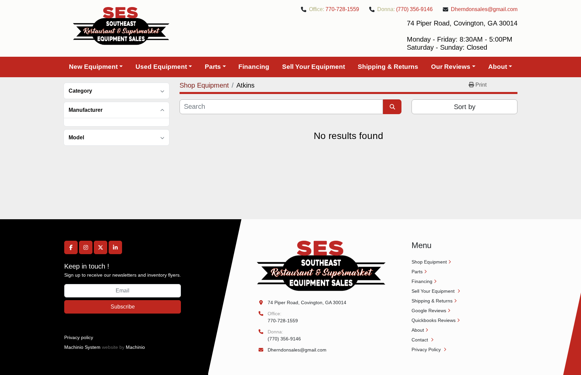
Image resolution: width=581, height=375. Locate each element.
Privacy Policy (427, 349)
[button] (96, 67)
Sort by (464, 106)
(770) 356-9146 (414, 9)
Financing (253, 66)
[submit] (392, 106)
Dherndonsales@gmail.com (484, 9)
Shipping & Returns (388, 66)
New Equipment (93, 66)
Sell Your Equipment (313, 66)
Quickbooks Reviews (434, 320)
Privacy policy (78, 337)
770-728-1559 (342, 9)
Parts (213, 66)
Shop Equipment (429, 262)
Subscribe (123, 307)
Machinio (135, 347)
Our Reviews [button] (450, 66)
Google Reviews (429, 310)
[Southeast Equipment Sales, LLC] (321, 265)
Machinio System (82, 347)
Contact (420, 339)
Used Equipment (161, 66)
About (497, 66)
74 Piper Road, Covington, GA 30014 (307, 302)
